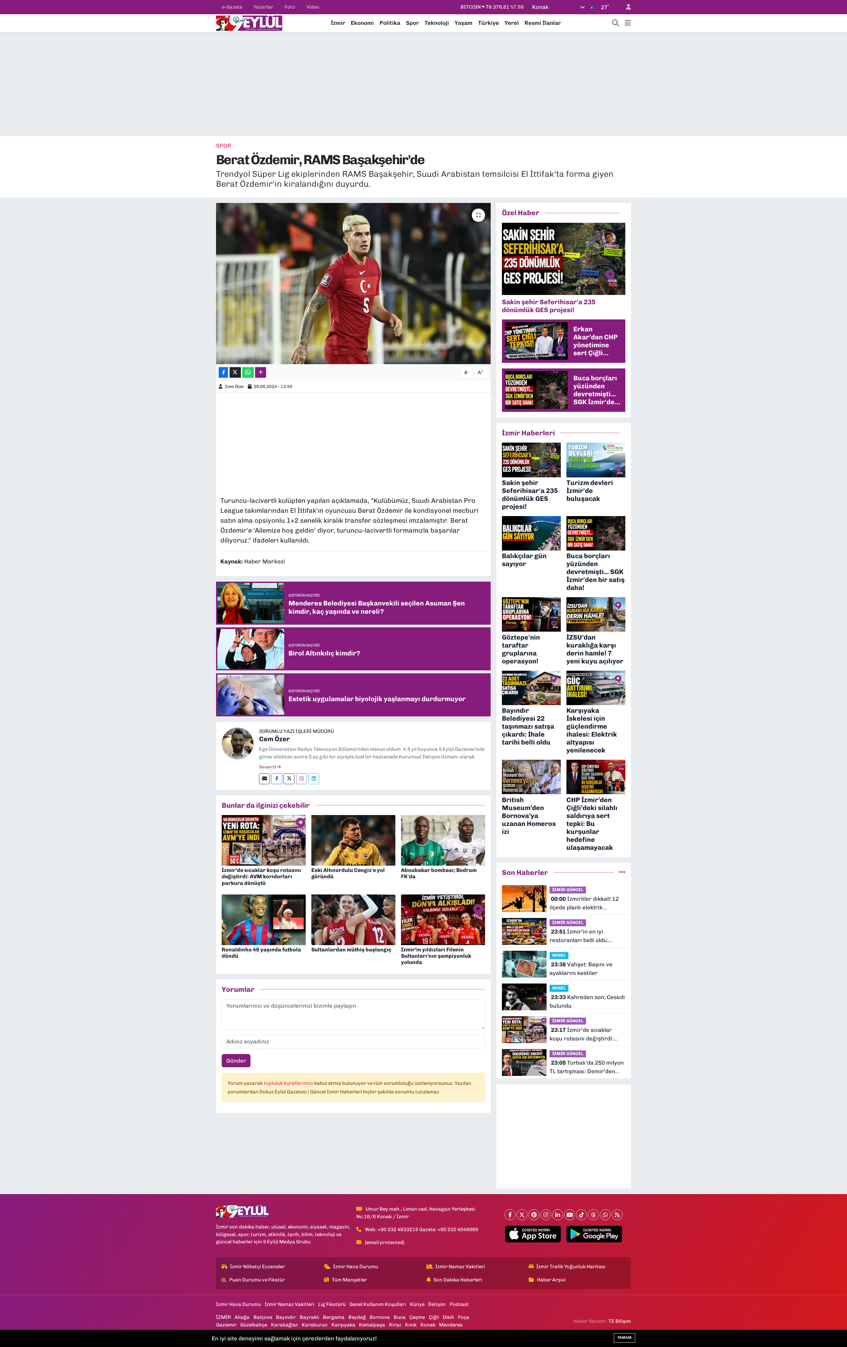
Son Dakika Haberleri (457, 1280)
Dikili (448, 1317)
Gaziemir (226, 1325)
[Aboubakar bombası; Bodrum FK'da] (443, 840)
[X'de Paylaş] (235, 372)
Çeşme (417, 1317)
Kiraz (395, 1325)
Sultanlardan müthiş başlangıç (351, 949)
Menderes (451, 1325)
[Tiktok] (581, 1214)
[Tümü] (622, 872)
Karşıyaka (343, 1325)
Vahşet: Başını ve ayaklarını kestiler (581, 968)
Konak (428, 1325)
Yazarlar (263, 7)
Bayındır (286, 1317)
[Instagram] (301, 778)
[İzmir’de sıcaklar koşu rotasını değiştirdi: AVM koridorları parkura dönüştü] (264, 840)
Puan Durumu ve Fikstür (257, 1280)
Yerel (512, 23)
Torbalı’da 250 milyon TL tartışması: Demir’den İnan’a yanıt (587, 1067)
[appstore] (533, 1234)
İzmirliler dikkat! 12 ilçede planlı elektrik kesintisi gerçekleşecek (584, 903)
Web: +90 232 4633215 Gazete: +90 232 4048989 (421, 1229)
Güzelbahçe (253, 1325)
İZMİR (223, 1317)
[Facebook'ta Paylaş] (223, 372)
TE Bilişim (619, 1321)
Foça (463, 1317)
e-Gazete (232, 7)
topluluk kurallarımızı (289, 1083)
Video (312, 7)
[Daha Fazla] (260, 372)
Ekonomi (362, 23)
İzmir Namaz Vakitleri (460, 1267)
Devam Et (268, 767)
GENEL (559, 955)
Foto (290, 7)
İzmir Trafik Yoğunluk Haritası (570, 1267)
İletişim (437, 1304)
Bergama (333, 1317)
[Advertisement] (423, 84)
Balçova (262, 1317)
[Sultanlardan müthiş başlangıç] (353, 919)
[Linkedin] (313, 778)
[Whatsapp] (605, 1214)
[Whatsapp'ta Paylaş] (248, 372)
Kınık (411, 1325)
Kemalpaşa (372, 1325)
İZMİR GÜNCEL (567, 889)
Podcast (459, 1304)
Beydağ (357, 1317)
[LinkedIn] (557, 1214)
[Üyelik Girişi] (625, 7)
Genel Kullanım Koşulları (377, 1304)
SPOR (223, 145)
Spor (412, 23)
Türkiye (488, 23)
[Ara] (615, 23)
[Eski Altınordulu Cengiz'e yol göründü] (353, 840)
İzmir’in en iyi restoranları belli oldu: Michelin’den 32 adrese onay (581, 936)
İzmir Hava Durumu (355, 1267)
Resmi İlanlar (542, 23)
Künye (417, 1304)
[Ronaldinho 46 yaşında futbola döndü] (264, 919)
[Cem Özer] (237, 743)
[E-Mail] (264, 778)
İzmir (338, 23)
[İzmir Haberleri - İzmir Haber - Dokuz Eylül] (249, 22)
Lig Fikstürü (332, 1304)
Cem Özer (234, 386)
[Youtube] (569, 1214)
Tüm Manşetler (349, 1280)
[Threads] (593, 1214)
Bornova (380, 1317)
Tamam (624, 1337)
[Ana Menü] (628, 23)
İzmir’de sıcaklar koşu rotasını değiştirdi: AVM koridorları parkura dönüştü (261, 876)
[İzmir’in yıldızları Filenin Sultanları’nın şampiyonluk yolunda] (443, 919)
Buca (400, 1317)
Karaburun (315, 1325)
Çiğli (434, 1317)
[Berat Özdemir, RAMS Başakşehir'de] (353, 283)
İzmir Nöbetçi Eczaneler (257, 1267)
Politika (389, 23)
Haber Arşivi (551, 1280)
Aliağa (242, 1317)
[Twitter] (289, 778)
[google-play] (594, 1234)
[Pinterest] (533, 1214)
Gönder (236, 1060)
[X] (521, 1214)
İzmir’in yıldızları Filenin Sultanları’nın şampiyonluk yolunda (436, 955)
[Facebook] (276, 778)
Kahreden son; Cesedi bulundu (587, 1001)
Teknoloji (436, 23)
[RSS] (617, 1214)
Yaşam (463, 23)
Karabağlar (284, 1325)
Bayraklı (309, 1317)
